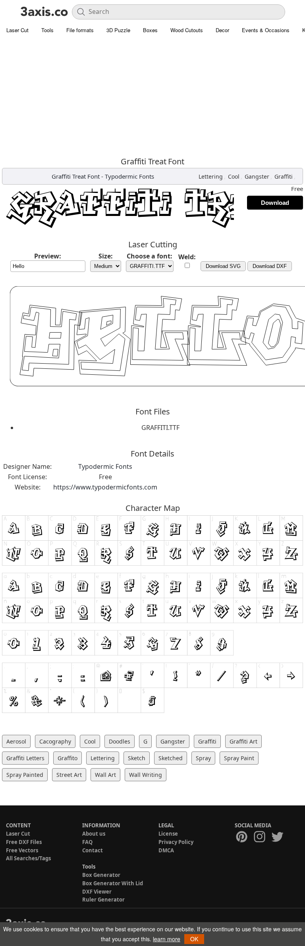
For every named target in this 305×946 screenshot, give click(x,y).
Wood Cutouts (186, 30)
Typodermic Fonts (129, 176)
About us (93, 833)
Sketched (170, 758)
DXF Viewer (97, 891)
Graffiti (283, 176)
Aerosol (16, 741)
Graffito (67, 758)
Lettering (211, 176)
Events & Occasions (266, 30)
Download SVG (223, 266)
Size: (105, 256)
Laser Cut (17, 30)
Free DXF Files (24, 842)
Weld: (187, 256)
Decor (222, 30)
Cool (233, 176)
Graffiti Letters (25, 758)
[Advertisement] (152, 97)
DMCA (166, 850)
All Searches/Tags (28, 858)
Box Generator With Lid (112, 883)
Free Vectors (22, 850)
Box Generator (101, 875)
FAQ (87, 842)
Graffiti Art (243, 741)
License (168, 833)
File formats (80, 30)
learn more (166, 939)
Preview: (47, 256)
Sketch (136, 758)
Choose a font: (149, 256)
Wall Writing (145, 774)
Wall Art (105, 774)
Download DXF (270, 266)
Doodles (119, 741)
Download (275, 202)
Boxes (150, 30)
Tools (47, 30)
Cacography (55, 741)
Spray (203, 758)
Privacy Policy (175, 842)
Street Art (69, 774)
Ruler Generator (103, 899)
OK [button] (194, 939)
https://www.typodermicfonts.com (105, 487)
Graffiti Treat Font (76, 176)
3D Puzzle (118, 30)
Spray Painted (24, 774)
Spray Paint (239, 758)
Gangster (257, 176)
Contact (92, 850)
